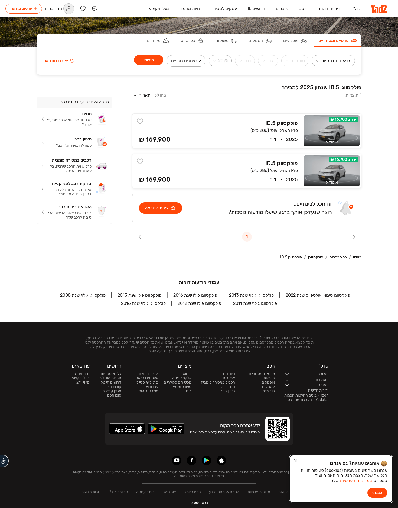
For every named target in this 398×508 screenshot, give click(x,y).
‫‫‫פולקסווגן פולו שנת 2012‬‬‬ (199, 303)
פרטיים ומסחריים (262, 374)
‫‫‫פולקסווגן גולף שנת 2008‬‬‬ (83, 295)
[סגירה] (295, 461)
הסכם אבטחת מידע (224, 492)
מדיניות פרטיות (258, 492)
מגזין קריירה (111, 391)
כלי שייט (268, 391)
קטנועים (268, 387)
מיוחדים (229, 374)
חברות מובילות (110, 378)
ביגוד (187, 391)
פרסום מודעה (21, 8)
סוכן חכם (114, 395)
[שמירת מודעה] (140, 121)
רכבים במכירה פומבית (218, 382)
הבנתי (377, 492)
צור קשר (169, 492)
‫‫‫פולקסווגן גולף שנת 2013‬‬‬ (251, 295)
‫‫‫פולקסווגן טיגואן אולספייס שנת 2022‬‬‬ (318, 295)
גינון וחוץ (152, 387)
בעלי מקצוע (81, 378)
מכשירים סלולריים (177, 382)
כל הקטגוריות (110, 374)
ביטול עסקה (145, 492)
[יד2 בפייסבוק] (191, 460)
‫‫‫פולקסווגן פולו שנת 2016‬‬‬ (195, 295)
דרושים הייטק (110, 382)
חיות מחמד (81, 374)
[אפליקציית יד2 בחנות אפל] (221, 460)
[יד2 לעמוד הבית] (379, 8)
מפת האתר (192, 492)
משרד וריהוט (148, 391)
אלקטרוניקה (181, 378)
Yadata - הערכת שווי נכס (308, 400)
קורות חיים (113, 387)
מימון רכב (227, 391)
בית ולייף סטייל (147, 382)
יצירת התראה (55, 60)
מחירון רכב (226, 387)
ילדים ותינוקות (147, 374)
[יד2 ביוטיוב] (176, 460)
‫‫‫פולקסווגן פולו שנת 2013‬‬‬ (139, 295)
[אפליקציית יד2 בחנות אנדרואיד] (206, 460)
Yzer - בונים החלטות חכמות (306, 395)
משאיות (269, 378)
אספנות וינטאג (147, 378)
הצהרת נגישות (289, 492)
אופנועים (268, 382)
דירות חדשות (91, 492)
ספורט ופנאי (182, 387)
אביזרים (229, 378)
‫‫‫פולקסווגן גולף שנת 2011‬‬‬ (255, 303)
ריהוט (187, 374)
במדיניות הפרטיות (356, 480)
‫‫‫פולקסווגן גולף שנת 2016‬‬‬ (143, 303)
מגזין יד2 (83, 382)
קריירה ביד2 (118, 492)
